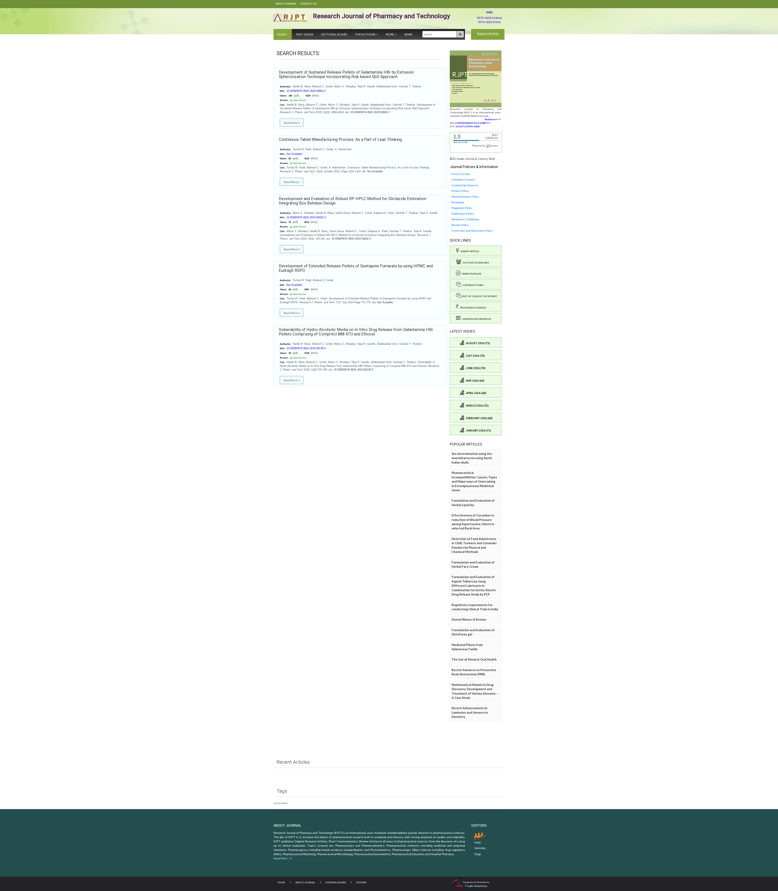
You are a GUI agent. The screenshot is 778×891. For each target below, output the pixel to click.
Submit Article (488, 34)
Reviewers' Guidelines (465, 219)
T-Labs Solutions (476, 886)
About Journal (286, 3)
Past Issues (304, 34)
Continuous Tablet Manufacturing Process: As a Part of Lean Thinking (340, 139)
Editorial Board (334, 34)
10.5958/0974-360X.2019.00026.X (306, 217)
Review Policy (460, 225)
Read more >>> (493, 119)
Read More (291, 122)
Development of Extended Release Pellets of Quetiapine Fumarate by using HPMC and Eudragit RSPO (356, 268)
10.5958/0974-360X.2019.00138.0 (306, 348)
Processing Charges (472, 307)
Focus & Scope (460, 174)
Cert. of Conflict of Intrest (479, 296)
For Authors (365, 34)
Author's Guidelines (475, 262)
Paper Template (470, 273)
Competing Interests (464, 185)
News (408, 34)
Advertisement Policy (465, 196)
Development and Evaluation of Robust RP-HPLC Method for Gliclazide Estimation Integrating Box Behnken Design (352, 201)
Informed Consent (463, 179)
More (390, 34)
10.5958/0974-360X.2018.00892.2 (306, 90)
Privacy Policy (460, 191)
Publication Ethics (462, 213)
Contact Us (308, 3)
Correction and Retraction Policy (472, 230)
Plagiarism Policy (461, 208)
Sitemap (361, 882)
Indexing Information (476, 318)
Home (281, 34)
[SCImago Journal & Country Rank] (472, 158)
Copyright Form (472, 285)
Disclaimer (457, 202)
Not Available (294, 153)
